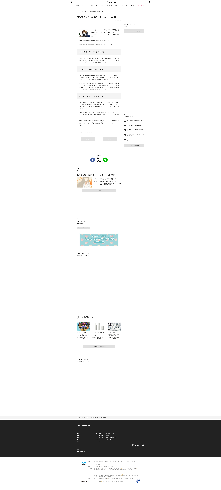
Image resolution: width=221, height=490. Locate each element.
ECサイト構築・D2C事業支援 (98, 470)
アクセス (103, 481)
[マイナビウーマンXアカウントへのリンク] (140, 445)
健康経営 (113, 478)
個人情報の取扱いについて (111, 437)
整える (87, 5)
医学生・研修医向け (113, 461)
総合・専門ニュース (105, 468)
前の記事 (88, 139)
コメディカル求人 (118, 475)
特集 (116, 5)
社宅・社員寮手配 (125, 478)
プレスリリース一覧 (99, 437)
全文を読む (99, 190)
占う (107, 5)
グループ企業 (115, 481)
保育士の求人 (131, 475)
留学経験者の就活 (101, 461)
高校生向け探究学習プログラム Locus (107, 466)
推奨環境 (97, 443)
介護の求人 (96, 476)
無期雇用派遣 (136, 475)
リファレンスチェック (132, 478)
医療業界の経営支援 (102, 476)
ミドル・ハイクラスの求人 (131, 461)
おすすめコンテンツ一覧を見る (134, 31)
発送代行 (109, 478)
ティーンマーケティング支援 (126, 468)
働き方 (86, 11)
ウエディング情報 (111, 469)
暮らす (102, 5)
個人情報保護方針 (120, 481)
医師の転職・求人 (125, 475)
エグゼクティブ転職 (126, 474)
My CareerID (118, 470)
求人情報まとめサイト (97, 468)
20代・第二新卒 (109, 474)
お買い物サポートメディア (134, 470)
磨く (92, 5)
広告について (98, 433)
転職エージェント (119, 474)
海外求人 (125, 461)
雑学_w (79, 228)
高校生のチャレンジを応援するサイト (115, 468)
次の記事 (110, 139)
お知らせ (97, 439)
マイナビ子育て (130, 469)
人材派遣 (95, 474)
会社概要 (100, 481)
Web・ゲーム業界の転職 (102, 474)
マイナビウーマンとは (110, 433)
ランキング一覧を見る (134, 145)
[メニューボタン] (71, 2)
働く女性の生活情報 (97, 469)
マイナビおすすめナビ (81, 451)
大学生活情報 (134, 468)
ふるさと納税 (106, 470)
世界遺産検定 (117, 469)
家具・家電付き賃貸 (97, 472)
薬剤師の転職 (107, 475)
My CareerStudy (112, 470)
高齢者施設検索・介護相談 (119, 472)
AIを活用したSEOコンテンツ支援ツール (107, 472)
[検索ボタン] (149, 2)
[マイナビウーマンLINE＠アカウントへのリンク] (137, 445)
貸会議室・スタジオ (119, 478)
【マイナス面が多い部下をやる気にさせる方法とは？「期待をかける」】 (95, 45)
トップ (77, 5)
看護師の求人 (112, 475)
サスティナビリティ (107, 481)
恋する (97, 5)
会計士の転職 (132, 474)
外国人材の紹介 (108, 476)
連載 (112, 5)
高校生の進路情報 (97, 466)
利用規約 (107, 435)
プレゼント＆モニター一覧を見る (99, 346)
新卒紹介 (114, 474)
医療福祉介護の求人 (97, 464)
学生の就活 (96, 461)
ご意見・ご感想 (109, 439)
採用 (112, 481)
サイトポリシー (99, 441)
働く (82, 5)
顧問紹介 (102, 475)
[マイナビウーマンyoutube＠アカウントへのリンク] (143, 445)
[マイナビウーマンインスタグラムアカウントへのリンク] (133, 445)
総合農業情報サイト (123, 469)
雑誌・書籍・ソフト (104, 469)
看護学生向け (107, 461)
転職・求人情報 (120, 461)
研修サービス (96, 478)
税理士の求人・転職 (97, 475)
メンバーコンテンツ (123, 5)
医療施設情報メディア (125, 470)
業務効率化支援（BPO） (103, 478)
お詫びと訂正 (98, 445)
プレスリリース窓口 (99, 435)
